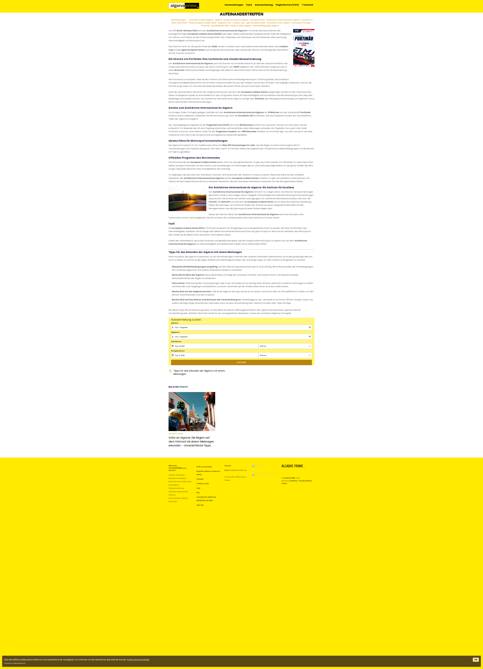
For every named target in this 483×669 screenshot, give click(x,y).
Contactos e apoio (202, 483)
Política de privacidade (138, 659)
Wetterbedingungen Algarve (266, 25)
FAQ (197, 493)
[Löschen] (310, 327)
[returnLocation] (310, 336)
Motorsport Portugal (301, 23)
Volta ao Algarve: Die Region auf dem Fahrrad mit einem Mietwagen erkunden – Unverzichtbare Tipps (191, 441)
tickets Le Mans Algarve (241, 25)
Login (198, 488)
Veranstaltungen (234, 4)
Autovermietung (264, 4)
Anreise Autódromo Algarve (236, 20)
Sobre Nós (200, 505)
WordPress (294, 481)
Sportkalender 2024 (220, 25)
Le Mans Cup (238, 23)
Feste (249, 4)
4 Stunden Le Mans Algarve (201, 20)
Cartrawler (200, 479)
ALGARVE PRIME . (289, 478)
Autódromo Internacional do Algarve (283, 20)
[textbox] (241, 327)
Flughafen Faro (224, 23)
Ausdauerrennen (257, 20)
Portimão (206, 25)
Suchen (241, 362)
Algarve (218, 20)
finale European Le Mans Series (202, 23)
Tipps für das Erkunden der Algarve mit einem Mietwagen (199, 372)
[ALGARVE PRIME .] (184, 7)
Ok (475, 659)
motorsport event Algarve (279, 23)
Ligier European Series (255, 23)
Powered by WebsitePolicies (15, 663)
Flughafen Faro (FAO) (287, 4)
